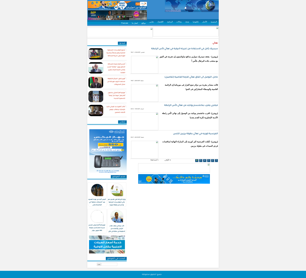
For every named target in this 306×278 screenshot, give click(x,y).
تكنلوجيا (196, 22)
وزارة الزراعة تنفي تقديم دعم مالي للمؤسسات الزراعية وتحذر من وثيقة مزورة (117, 202)
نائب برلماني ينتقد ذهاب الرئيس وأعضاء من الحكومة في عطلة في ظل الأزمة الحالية (116, 230)
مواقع (144, 23)
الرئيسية (214, 22)
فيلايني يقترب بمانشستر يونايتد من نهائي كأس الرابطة (191, 105)
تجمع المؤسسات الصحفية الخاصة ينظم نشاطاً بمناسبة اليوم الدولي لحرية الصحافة (116, 53)
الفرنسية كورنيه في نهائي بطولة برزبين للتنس (195, 134)
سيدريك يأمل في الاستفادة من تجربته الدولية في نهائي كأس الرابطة (184, 49)
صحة (187, 22)
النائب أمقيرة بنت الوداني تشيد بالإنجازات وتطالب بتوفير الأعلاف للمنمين (115, 109)
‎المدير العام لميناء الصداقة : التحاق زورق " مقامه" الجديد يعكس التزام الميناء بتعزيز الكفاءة (116, 68)
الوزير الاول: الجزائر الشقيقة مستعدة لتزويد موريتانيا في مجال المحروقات (116, 81)
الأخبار (204, 22)
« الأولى (167, 160)
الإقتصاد (160, 22)
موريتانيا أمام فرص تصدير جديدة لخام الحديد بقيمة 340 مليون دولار (97, 227)
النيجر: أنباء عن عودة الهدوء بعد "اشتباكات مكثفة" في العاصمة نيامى (97, 202)
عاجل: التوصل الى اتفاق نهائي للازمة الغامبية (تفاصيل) (191, 77)
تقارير (151, 22)
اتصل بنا (135, 23)
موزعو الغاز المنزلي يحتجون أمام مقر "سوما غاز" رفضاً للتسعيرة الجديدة (116, 95)
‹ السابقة (154, 160)
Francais (124, 23)
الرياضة (170, 22)
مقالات (179, 22)
